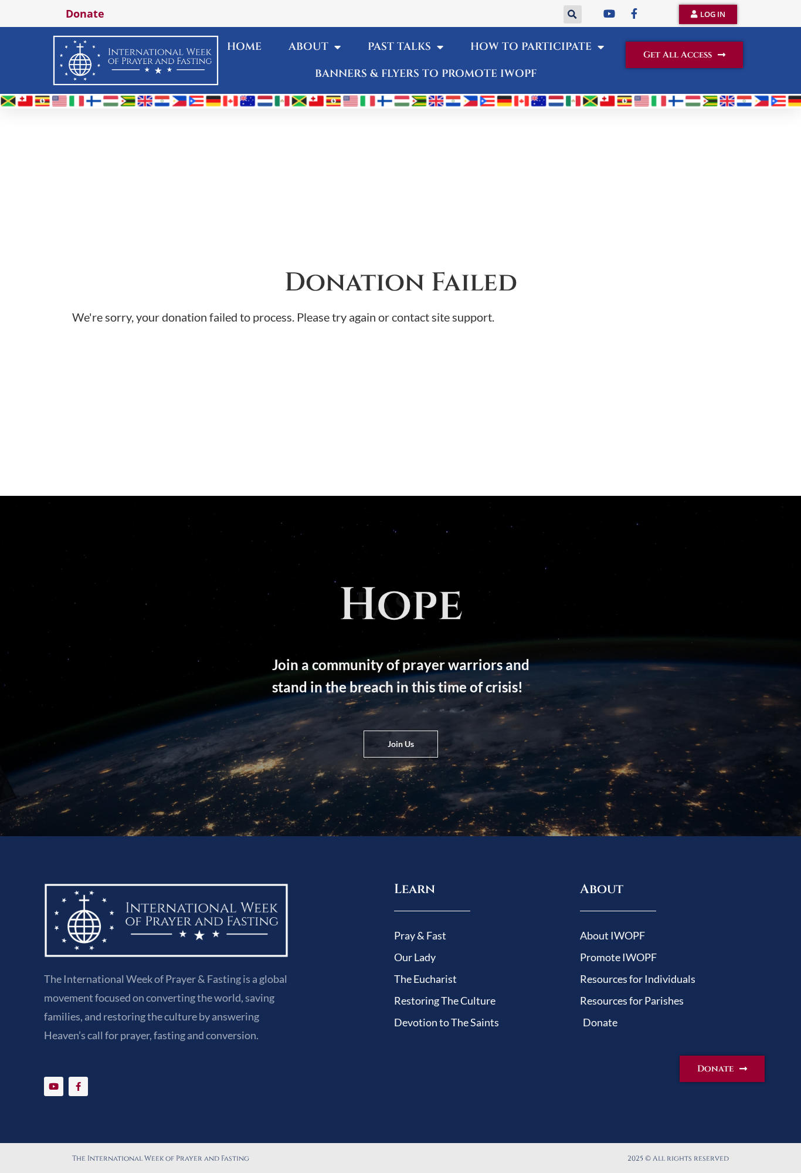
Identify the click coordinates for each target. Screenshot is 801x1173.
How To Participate (531, 46)
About (308, 46)
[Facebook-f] (78, 1086)
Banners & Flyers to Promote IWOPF (426, 73)
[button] (573, 14)
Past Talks (399, 46)
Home (244, 46)
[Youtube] (53, 1086)
